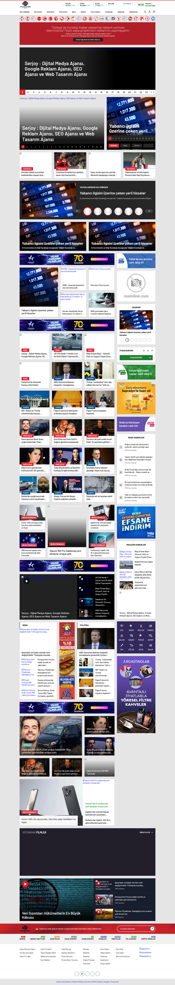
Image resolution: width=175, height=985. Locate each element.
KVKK (94, 982)
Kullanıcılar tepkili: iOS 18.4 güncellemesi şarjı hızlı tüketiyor (97, 821)
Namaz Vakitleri (37, 938)
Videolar (109, 12)
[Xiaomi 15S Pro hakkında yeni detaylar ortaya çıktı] (99, 790)
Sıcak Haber (105, 963)
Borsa (22, 938)
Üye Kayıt (120, 953)
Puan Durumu (88, 938)
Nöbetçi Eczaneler (48, 956)
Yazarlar (121, 12)
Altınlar (86, 949)
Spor (74, 12)
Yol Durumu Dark (26, 953)
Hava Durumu (71, 938)
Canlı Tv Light (25, 956)
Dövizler (86, 953)
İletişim (68, 982)
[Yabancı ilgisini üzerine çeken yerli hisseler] (39, 287)
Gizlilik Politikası (78, 982)
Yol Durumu (131, 938)
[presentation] (151, 91)
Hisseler (103, 938)
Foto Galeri (95, 12)
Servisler (38, 12)
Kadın (83, 12)
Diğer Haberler (125, 146)
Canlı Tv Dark (46, 949)
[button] (22, 92)
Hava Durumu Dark (27, 949)
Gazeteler (133, 12)
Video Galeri (105, 953)
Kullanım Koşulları (103, 982)
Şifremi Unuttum (123, 956)
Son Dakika (24, 12)
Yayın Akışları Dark (48, 953)
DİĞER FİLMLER (145, 832)
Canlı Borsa (66, 949)
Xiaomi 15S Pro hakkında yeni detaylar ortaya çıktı (96, 805)
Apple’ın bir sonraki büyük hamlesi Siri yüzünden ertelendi (97, 813)
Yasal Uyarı (115, 982)
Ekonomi (63, 12)
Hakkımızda (60, 982)
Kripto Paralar (148, 938)
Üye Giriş (119, 949)
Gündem (50, 12)
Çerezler (88, 982)
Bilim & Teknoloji (137, 146)
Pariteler (116, 938)
